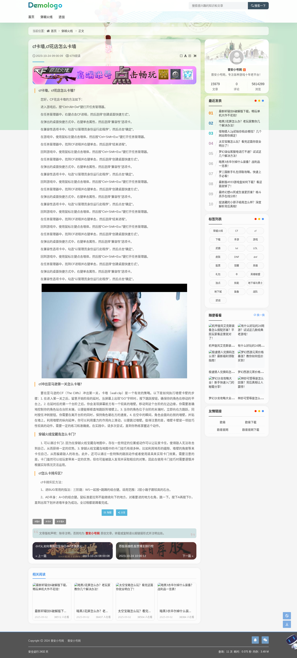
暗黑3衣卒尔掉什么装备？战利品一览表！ (239, 164)
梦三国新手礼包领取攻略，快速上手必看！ (240, 174)
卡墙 (60, 521)
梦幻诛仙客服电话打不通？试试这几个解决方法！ (240, 154)
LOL (255, 248)
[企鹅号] (255, 640)
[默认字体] (185, 56)
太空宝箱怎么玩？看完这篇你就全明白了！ (240, 143)
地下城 (218, 291)
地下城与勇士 (255, 283)
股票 (218, 265)
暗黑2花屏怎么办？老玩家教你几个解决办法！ (239, 123)
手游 (236, 239)
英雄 (255, 265)
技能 (236, 283)
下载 (218, 239)
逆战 (62, 17)
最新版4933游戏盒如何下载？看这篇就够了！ (240, 184)
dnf (255, 257)
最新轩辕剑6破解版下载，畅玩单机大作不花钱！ (239, 113)
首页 (31, 17)
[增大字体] (190, 56)
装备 (236, 291)
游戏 (255, 239)
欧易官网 (222, 430)
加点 (218, 283)
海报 (109, 512)
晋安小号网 (92, 533)
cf (255, 231)
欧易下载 (250, 422)
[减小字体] (181, 56)
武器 (218, 248)
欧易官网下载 (250, 430)
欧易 (222, 422)
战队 (255, 291)
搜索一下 (260, 5)
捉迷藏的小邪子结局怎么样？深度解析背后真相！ (240, 204)
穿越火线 (46, 17)
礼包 (218, 274)
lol (236, 248)
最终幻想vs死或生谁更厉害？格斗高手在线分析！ (240, 194)
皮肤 (218, 257)
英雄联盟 (255, 274)
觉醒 (236, 265)
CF (236, 231)
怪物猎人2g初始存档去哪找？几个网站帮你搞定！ (240, 133)
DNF (236, 257)
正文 (81, 31)
